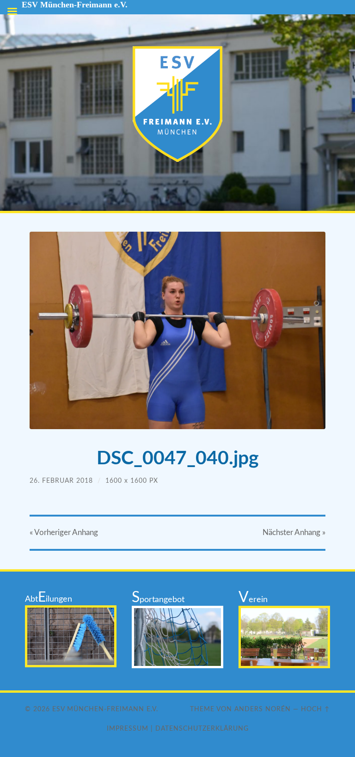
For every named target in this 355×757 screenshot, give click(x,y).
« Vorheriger (64, 532)
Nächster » (294, 532)
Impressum (127, 728)
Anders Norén (262, 709)
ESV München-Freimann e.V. (105, 709)
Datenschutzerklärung (202, 728)
